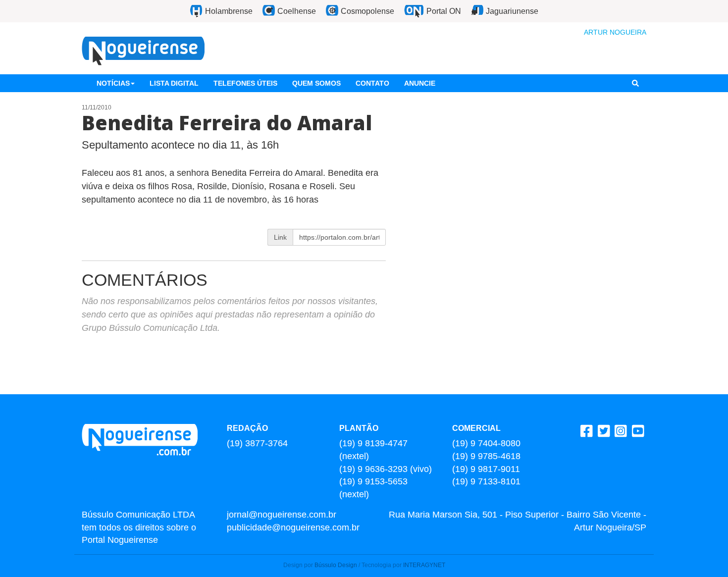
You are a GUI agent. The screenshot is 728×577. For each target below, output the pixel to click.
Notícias (113, 83)
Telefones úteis (245, 83)
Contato (372, 83)
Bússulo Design (335, 565)
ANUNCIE (419, 83)
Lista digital (174, 83)
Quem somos (316, 83)
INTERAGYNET (424, 565)
